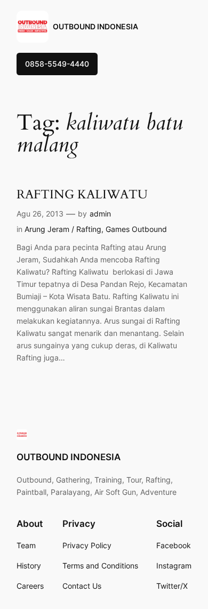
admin (100, 213)
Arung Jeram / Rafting (63, 229)
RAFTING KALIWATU (82, 194)
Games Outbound (136, 229)
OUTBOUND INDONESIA (95, 26)
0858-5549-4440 (57, 63)
